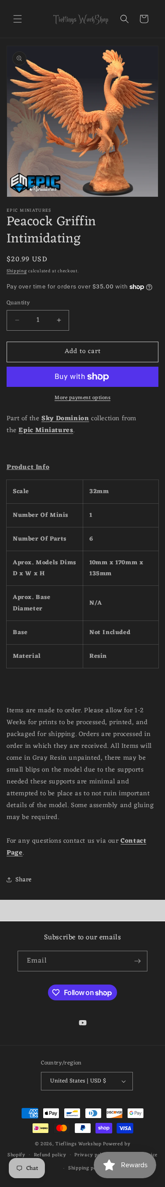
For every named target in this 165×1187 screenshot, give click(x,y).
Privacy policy (91, 1155)
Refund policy (50, 1155)
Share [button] (23, 879)
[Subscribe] (137, 961)
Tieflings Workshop (78, 1144)
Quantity (18, 303)
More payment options (82, 398)
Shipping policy (86, 1168)
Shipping (17, 271)
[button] (17, 19)
